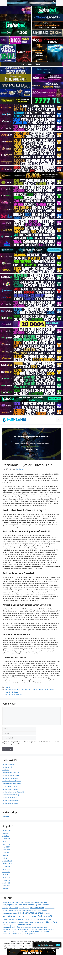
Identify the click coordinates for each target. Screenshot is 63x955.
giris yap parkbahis (9, 905)
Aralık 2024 (6, 850)
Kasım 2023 (6, 886)
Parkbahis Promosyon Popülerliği (13, 792)
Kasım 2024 (6, 852)
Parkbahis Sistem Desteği (10, 795)
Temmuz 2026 (7, 830)
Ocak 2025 (6, 847)
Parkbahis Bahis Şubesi (10, 803)
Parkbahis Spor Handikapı (11, 772)
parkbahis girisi (9, 916)
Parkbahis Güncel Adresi (43, 919)
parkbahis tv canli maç (37, 929)
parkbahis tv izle (49, 929)
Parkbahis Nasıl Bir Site (11, 927)
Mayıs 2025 (6, 841)
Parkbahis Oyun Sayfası (10, 778)
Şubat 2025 (6, 844)
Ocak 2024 (6, 880)
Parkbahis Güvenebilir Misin (14, 694)
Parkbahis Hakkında (11, 692)
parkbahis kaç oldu (31, 689)
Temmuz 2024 (7, 863)
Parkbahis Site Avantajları (10, 800)
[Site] (31, 107)
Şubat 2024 (6, 877)
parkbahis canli (31, 910)
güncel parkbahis (42, 905)
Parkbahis (8, 687)
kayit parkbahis (10, 907)
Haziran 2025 (6, 838)
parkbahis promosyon (25, 927)
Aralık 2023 (6, 883)
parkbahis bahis (49, 908)
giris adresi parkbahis (39, 902)
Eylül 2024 (5, 858)
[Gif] (31, 175)
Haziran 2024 (6, 866)
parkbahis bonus (21, 910)
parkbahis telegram (23, 929)
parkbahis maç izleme (23, 925)
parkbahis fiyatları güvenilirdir (14, 689)
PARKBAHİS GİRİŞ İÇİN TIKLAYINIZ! (31, 64)
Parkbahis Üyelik (7, 934)
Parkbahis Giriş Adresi (11, 919)
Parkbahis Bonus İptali (9, 786)
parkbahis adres (24, 908)
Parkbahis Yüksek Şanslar (10, 775)
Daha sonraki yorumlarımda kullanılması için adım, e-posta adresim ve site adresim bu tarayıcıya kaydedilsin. (31, 743)
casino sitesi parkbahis (23, 902)
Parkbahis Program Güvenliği (11, 784)
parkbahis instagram (36, 922)
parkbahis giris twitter (27, 916)
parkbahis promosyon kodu (38, 927)
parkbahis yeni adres (27, 931)
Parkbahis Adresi (8, 764)
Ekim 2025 (5, 833)
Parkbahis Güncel (28, 919)
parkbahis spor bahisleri (9, 929)
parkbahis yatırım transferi (46, 689)
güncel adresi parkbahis (26, 905)
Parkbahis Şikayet (18, 934)
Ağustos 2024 (7, 861)
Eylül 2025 (5, 836)
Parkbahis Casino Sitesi (31, 913)
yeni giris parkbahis (40, 933)
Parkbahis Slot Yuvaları (10, 789)
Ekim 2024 (5, 855)
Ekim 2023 (5, 888)
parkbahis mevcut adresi (37, 925)
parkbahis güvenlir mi (23, 922)
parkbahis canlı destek (10, 913)
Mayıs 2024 (6, 869)
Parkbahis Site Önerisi (9, 797)
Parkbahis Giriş (7, 767)
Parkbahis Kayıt (50, 922)
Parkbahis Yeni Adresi (43, 931)
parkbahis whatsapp (16, 931)
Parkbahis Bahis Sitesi (9, 910)
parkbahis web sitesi (6, 931)
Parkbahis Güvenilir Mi (9, 922)
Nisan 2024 (6, 872)
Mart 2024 (5, 874)
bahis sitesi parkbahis (9, 902)
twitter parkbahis (30, 934)
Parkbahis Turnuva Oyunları (11, 781)
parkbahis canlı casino (42, 910)
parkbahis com (47, 913)
